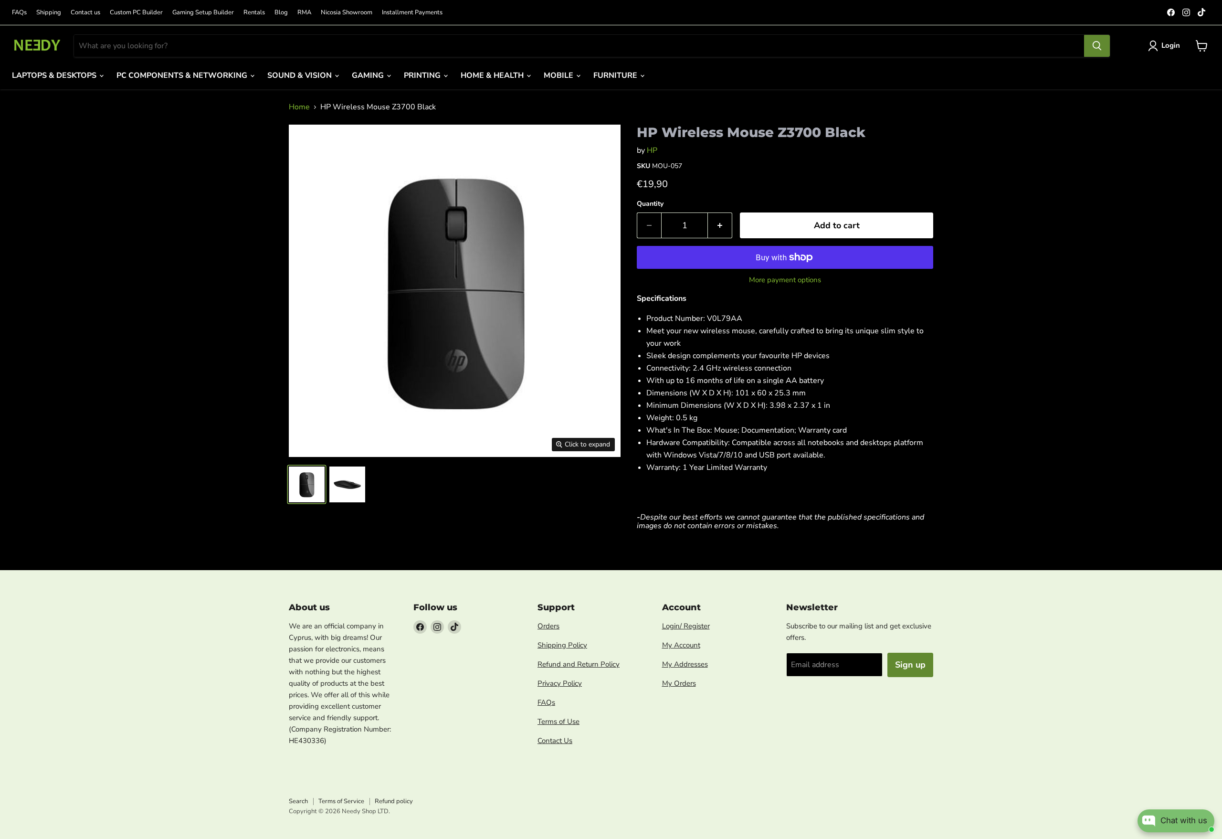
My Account (681, 645)
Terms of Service (341, 801)
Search (298, 801)
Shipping (48, 12)
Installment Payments (412, 12)
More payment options (785, 280)
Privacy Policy (559, 683)
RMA (304, 12)
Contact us (85, 12)
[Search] (1097, 46)
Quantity (650, 204)
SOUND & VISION (300, 75)
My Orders (679, 683)
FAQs (19, 12)
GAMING (369, 75)
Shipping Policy (562, 645)
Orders (548, 626)
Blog (281, 12)
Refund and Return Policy (578, 664)
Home (299, 107)
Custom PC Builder (136, 12)
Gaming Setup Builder (203, 12)
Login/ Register (686, 626)
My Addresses (685, 664)
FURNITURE (616, 75)
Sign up (910, 664)
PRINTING (423, 75)
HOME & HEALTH (493, 75)
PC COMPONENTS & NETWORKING (182, 75)
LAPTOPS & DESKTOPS (55, 75)
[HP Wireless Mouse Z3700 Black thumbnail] (307, 484)
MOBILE (559, 75)
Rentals (254, 12)
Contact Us (554, 740)
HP (652, 150)
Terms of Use (558, 721)
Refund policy (394, 801)
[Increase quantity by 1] (720, 225)
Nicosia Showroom (346, 12)
